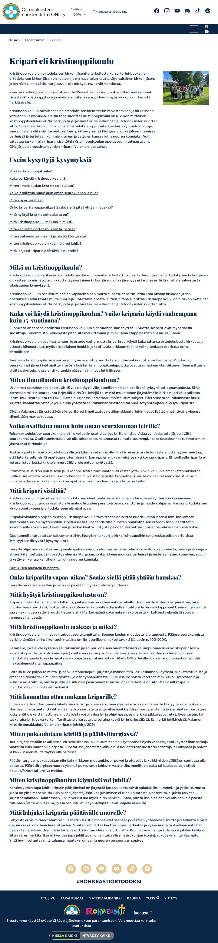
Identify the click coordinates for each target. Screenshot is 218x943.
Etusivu (14, 40)
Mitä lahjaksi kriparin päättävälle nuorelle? (43, 251)
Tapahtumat (35, 40)
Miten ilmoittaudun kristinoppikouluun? (42, 185)
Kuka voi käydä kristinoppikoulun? (37, 178)
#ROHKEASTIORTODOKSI (109, 881)
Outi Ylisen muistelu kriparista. (34, 568)
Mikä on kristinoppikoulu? (30, 171)
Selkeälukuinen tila (111, 12)
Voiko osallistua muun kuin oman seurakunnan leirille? (53, 193)
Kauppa (134, 898)
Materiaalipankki (105, 898)
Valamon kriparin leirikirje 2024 (69, 724)
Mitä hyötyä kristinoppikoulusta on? (39, 214)
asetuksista (81, 925)
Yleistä (152, 898)
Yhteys (170, 898)
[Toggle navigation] (194, 29)
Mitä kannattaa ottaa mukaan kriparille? (42, 229)
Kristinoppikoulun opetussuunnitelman (107, 141)
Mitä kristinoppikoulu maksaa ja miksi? (41, 222)
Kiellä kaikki (64, 935)
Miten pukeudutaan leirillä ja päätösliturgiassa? (48, 236)
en (207, 31)
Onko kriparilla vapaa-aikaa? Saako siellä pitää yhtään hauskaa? (61, 207)
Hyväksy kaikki (97, 935)
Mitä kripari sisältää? (26, 200)
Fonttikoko (76, 9)
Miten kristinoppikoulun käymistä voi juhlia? (45, 243)
